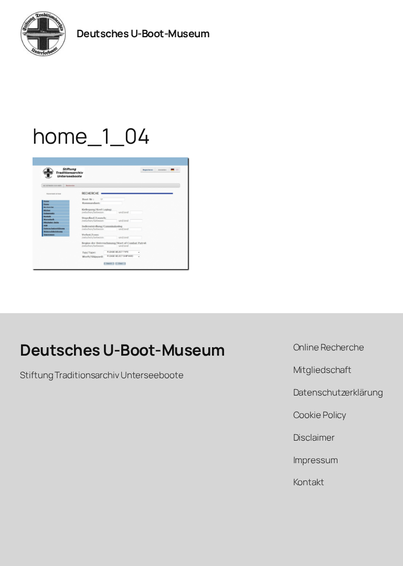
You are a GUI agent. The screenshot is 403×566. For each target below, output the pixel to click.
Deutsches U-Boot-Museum (143, 33)
